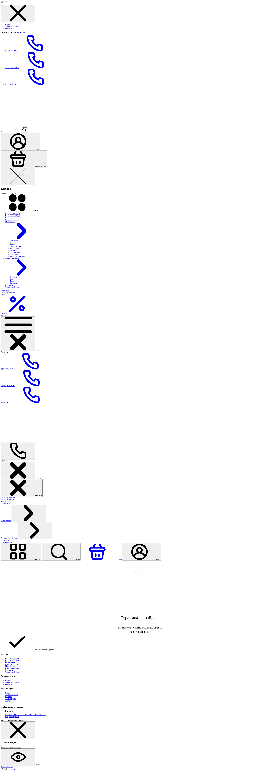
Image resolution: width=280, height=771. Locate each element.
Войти (7, 693)
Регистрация (11, 769)
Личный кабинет (11, 695)
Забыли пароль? (7, 767)
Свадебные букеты (8, 542)
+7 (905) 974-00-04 (12, 68)
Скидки (4, 313)
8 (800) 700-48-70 (19, 32)
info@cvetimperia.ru (12, 717)
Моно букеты (6, 521)
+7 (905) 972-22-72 (12, 84)
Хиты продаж (10, 699)
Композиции (5, 501)
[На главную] (60, 125)
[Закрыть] (18, 342)
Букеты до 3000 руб (8, 498)
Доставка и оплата (12, 27)
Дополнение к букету (9, 538)
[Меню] (18, 325)
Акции (7, 701)
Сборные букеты (7, 503)
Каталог (8, 25)
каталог (149, 627)
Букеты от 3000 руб (8, 500)
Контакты (9, 29)
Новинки (8, 697)
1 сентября (5, 540)
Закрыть (4, 461)
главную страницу (140, 631)
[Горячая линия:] (18, 451)
